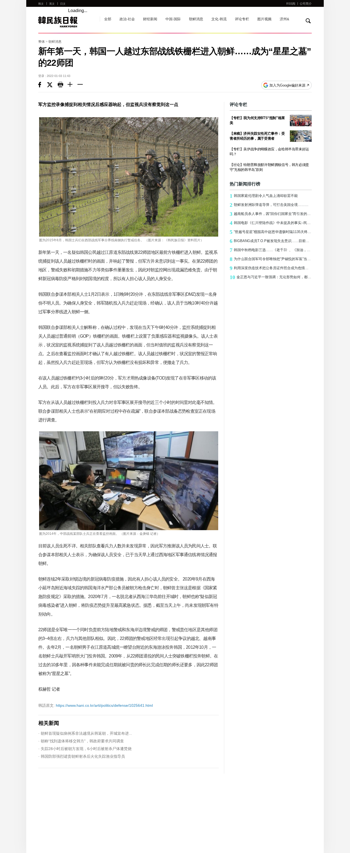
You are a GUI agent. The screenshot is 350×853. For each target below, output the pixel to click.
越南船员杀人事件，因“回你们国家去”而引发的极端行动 (271, 214)
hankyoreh (66, 21)
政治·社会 (127, 19)
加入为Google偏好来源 (287, 85)
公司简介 (306, 3)
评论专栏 (242, 19)
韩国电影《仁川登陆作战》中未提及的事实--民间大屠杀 (271, 223)
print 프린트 (63, 85)
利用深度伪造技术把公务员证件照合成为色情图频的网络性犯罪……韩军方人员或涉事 (271, 268)
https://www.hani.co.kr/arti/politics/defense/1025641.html (95, 705)
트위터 (52, 85)
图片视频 (264, 19)
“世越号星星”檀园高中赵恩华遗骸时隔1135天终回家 (271, 232)
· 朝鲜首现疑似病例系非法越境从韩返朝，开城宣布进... (85, 733)
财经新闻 (150, 19)
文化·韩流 (219, 19)
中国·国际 (173, 19)
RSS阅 (290, 3)
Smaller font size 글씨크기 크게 (72, 85)
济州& (284, 19)
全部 (107, 19)
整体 (41, 42)
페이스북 (42, 85)
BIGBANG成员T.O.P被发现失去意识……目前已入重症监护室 (271, 241)
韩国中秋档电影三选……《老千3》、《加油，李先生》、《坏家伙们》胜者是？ (271, 250)
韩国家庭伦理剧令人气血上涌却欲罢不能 (264, 196)
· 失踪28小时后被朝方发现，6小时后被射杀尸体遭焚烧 (85, 748)
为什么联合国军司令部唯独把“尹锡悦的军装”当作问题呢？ (271, 259)
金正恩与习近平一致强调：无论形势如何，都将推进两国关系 (271, 277)
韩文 (41, 3)
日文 (63, 3)
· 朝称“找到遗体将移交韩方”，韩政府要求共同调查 (81, 741)
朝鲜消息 (196, 19)
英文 (52, 3)
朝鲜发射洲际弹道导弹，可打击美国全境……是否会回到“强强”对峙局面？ (271, 205)
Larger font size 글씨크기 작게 (82, 85)
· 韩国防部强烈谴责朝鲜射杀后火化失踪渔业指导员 (81, 756)
